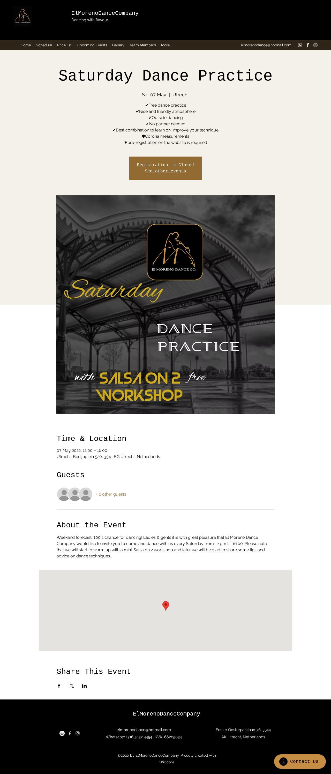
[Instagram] (315, 45)
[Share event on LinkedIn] (84, 686)
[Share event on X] (71, 686)
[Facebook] (307, 45)
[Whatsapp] (300, 45)
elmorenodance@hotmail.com (266, 45)
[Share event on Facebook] (59, 686)
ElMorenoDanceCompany (105, 13)
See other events (165, 171)
